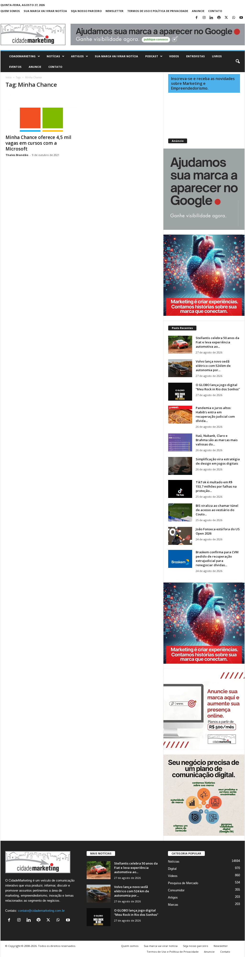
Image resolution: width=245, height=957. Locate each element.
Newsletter (114, 11)
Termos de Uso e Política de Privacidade (157, 11)
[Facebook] (197, 17)
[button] (237, 61)
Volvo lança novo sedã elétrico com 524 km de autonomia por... (213, 365)
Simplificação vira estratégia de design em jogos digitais (218, 461)
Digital (172, 869)
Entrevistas (195, 56)
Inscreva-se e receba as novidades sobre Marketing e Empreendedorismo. (203, 83)
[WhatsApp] (234, 17)
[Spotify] (219, 17)
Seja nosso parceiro (86, 11)
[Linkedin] (211, 17)
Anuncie (198, 11)
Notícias (53, 56)
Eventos (15, 67)
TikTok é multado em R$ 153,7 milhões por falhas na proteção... (216, 486)
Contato (215, 11)
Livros (217, 56)
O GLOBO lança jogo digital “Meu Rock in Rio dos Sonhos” (218, 387)
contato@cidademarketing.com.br (41, 910)
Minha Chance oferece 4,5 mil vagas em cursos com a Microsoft (38, 143)
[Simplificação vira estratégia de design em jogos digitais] (180, 466)
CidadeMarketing (22, 56)
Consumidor (176, 890)
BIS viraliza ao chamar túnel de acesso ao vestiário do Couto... (217, 509)
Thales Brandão (17, 155)
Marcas (173, 904)
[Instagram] (204, 17)
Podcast (151, 56)
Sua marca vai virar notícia (45, 11)
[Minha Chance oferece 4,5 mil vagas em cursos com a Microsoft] (41, 112)
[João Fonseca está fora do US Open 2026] (180, 536)
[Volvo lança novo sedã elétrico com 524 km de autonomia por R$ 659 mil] (180, 368)
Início (8, 77)
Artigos (77, 56)
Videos (174, 56)
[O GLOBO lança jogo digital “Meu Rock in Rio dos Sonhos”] (180, 392)
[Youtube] (241, 17)
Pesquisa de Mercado (183, 883)
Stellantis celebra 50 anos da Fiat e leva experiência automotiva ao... (217, 342)
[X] (226, 17)
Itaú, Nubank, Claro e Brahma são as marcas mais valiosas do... (217, 439)
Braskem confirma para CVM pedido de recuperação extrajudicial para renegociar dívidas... (217, 558)
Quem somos (10, 11)
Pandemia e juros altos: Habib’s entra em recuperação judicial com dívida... (215, 414)
